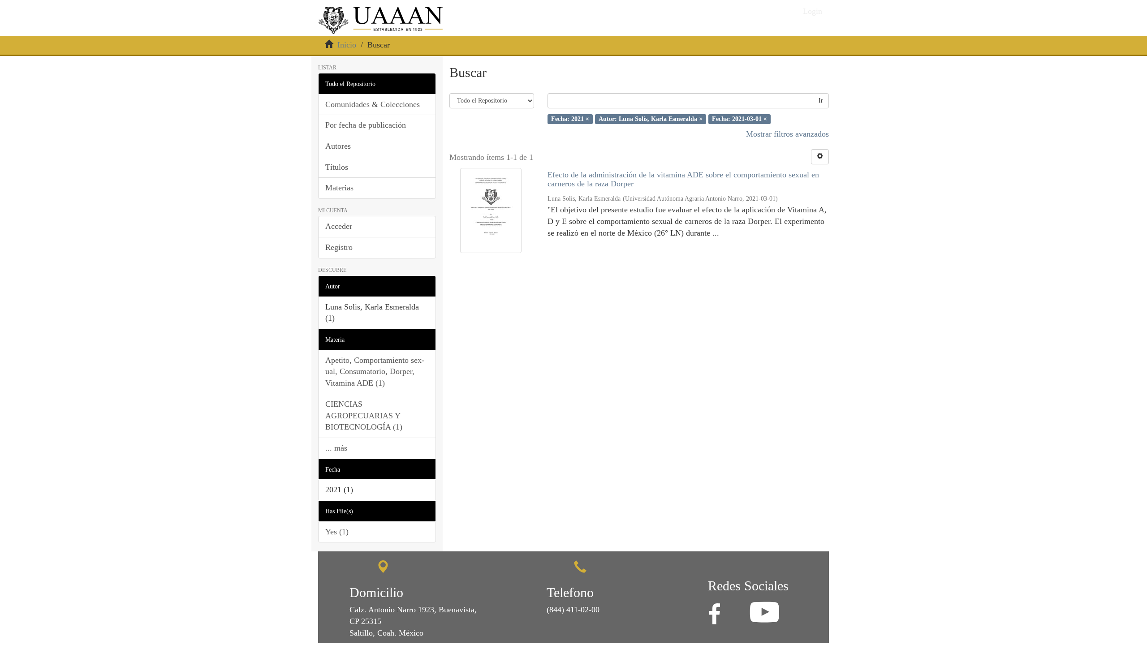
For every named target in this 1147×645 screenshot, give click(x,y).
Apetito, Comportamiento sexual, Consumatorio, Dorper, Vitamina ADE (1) (374, 371)
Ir (821, 100)
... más (336, 447)
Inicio (346, 44)
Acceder (338, 226)
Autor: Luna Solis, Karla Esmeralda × (651, 119)
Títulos (336, 167)
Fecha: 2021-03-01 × (739, 119)
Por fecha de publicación (365, 124)
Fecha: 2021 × (570, 119)
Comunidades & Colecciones (372, 104)
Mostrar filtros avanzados (787, 133)
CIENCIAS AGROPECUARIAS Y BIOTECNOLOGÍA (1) (363, 415)
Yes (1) (337, 531)
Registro (339, 247)
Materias (339, 187)
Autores (338, 146)
